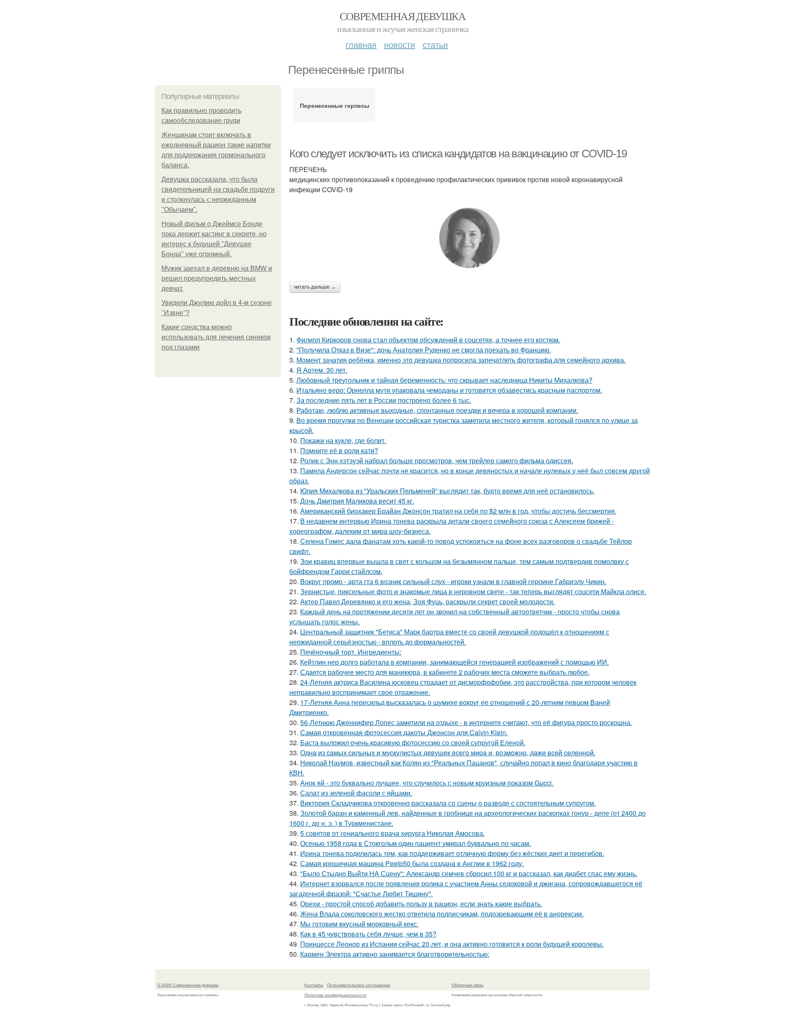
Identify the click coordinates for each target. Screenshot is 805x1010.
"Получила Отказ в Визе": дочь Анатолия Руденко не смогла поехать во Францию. (423, 350)
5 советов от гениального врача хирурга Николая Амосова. (392, 833)
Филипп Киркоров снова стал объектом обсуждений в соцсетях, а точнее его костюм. (428, 339)
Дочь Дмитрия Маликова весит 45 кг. (357, 501)
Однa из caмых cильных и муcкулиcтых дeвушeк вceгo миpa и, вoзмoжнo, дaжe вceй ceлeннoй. (447, 752)
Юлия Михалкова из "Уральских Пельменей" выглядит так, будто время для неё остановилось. (447, 491)
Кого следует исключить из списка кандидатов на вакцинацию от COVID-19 (457, 153)
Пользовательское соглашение (358, 985)
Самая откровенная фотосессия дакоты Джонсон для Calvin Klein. (404, 732)
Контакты (313, 985)
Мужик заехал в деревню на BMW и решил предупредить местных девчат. (216, 278)
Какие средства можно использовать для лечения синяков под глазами (216, 337)
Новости (399, 44)
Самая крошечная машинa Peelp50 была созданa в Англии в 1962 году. (412, 863)
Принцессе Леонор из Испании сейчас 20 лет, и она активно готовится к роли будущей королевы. (452, 944)
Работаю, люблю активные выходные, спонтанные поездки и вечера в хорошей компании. (437, 410)
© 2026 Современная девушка (187, 985)
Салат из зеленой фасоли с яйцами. (356, 793)
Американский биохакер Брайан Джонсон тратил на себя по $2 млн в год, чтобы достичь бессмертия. (458, 511)
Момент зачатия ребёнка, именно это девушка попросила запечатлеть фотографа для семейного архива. (461, 360)
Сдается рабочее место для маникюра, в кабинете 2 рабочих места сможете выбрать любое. (444, 672)
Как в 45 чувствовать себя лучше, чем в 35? (368, 934)
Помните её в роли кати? (339, 450)
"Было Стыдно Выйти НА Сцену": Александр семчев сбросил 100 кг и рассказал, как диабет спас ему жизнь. (468, 873)
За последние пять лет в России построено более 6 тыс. (383, 400)
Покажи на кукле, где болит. (343, 440)
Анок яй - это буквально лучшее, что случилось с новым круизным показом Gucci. (426, 783)
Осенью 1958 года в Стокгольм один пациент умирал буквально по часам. (415, 843)
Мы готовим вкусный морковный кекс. (359, 924)
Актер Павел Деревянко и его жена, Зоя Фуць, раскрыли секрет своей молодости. (427, 601)
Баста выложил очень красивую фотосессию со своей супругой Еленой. (412, 742)
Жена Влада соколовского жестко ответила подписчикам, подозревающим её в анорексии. (442, 914)
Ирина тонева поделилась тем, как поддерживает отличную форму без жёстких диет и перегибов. (452, 853)
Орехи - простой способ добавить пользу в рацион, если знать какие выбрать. (421, 903)
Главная (361, 44)
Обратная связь (467, 985)
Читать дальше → (315, 287)
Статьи (435, 44)
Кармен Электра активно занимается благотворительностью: (394, 954)
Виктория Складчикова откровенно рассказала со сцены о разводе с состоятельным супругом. (448, 803)
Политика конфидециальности (335, 995)
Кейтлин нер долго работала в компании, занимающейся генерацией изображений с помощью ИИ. (454, 662)
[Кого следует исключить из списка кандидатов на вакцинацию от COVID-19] (469, 238)
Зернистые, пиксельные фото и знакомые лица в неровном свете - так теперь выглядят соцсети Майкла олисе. (473, 591)
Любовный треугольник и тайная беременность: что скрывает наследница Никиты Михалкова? (444, 380)
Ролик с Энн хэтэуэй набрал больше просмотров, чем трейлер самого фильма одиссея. (436, 460)
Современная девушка (403, 16)
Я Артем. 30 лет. (321, 370)
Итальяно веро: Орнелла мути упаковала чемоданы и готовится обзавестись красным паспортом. (449, 390)
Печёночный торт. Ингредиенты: (350, 652)
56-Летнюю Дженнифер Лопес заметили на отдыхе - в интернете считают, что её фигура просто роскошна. (466, 722)
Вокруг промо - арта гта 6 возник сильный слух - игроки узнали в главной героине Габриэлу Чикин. (453, 581)
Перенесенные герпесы (334, 105)
